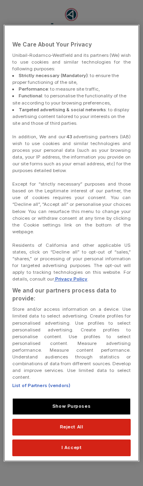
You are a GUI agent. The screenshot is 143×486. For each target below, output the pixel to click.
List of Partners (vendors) (41, 385)
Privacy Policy (70, 279)
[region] (71, 243)
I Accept (72, 447)
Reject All (71, 427)
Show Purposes (71, 406)
